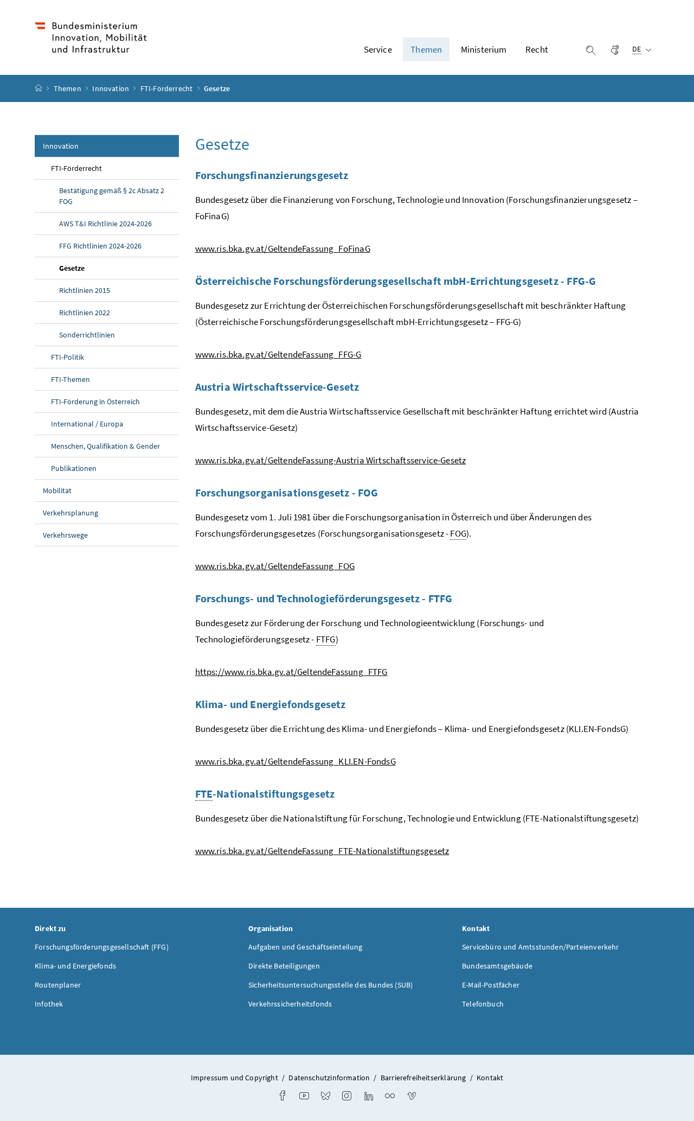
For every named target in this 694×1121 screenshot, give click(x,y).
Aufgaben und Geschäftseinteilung (305, 947)
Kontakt (490, 1077)
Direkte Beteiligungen (284, 966)
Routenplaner (58, 985)
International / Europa (87, 424)
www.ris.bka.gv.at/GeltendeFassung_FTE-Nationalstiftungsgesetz (322, 851)
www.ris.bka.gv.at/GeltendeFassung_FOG (275, 566)
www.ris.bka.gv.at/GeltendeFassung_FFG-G (278, 354)
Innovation (111, 88)
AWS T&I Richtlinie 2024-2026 (105, 223)
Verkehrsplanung (70, 513)
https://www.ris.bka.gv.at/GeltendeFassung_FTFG (291, 672)
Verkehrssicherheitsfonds (290, 1004)
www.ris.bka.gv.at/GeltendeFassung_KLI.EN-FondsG (295, 761)
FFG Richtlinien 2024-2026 (100, 246)
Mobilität (57, 490)
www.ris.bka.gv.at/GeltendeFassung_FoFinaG (282, 248)
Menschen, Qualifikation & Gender (105, 446)
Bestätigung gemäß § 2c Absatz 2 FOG (111, 196)
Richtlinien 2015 (84, 290)
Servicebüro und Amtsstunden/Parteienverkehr (540, 947)
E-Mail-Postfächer (490, 985)
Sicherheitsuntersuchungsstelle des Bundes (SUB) (330, 985)
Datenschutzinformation (329, 1077)
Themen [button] (426, 49)
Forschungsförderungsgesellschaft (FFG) (102, 947)
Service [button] (378, 49)
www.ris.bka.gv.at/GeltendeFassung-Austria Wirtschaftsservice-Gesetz (330, 460)
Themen (68, 88)
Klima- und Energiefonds (75, 966)
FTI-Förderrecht (167, 88)
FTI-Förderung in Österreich (95, 401)
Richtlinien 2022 (84, 312)
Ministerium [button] (484, 49)
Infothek (49, 1004)
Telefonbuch (483, 1004)
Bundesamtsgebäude (497, 966)
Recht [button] (536, 49)
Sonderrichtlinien (87, 335)
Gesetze (97, 268)
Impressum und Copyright (234, 1077)
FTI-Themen (70, 379)
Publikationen (74, 468)
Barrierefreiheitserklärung (423, 1077)
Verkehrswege (65, 535)
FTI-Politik (67, 357)
